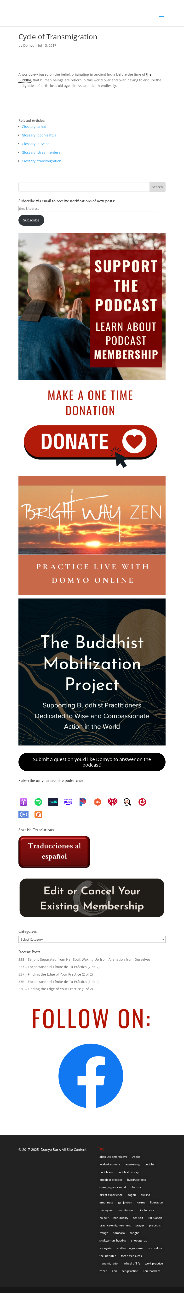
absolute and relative (113, 1157)
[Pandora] (85, 802)
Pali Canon (155, 1218)
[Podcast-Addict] (40, 814)
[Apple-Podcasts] (25, 802)
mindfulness (146, 1210)
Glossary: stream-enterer (42, 152)
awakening (132, 1164)
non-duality (120, 1218)
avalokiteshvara (110, 1164)
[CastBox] (100, 802)
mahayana (106, 1210)
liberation (156, 1202)
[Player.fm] (144, 802)
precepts (155, 1225)
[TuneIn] (55, 802)
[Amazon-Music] (70, 802)
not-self (138, 1218)
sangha (134, 1233)
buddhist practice (110, 1180)
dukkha (145, 1195)
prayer (139, 1225)
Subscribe (31, 220)
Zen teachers (151, 1271)
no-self (104, 1218)
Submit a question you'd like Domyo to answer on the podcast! (92, 762)
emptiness (106, 1202)
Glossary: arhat (34, 126)
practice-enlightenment (115, 1225)
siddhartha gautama (130, 1248)
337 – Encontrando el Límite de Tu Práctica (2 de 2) (59, 967)
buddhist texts (136, 1180)
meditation (125, 1210)
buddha (149, 1164)
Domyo (28, 45)
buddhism (106, 1172)
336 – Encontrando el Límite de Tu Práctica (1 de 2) (58, 981)
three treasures (131, 1256)
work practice (154, 1263)
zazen (103, 1271)
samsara (119, 1233)
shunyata (105, 1248)
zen (114, 1271)
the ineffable (107, 1256)
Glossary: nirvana (36, 143)
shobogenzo (139, 1240)
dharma (136, 1187)
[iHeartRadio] (115, 802)
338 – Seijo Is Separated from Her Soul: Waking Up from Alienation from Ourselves (84, 959)
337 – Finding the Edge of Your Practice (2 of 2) (55, 974)
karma (141, 1202)
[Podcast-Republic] (25, 814)
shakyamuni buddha (112, 1240)
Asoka (136, 1157)
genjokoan (125, 1202)
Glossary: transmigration (41, 161)
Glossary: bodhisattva (39, 135)
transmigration (109, 1263)
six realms (155, 1248)
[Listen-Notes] (129, 802)
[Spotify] (40, 802)
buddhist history (128, 1172)
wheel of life (132, 1263)
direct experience (111, 1195)
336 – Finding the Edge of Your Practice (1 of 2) (55, 989)
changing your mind (112, 1187)
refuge (103, 1233)
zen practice (130, 1271)
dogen (131, 1195)
